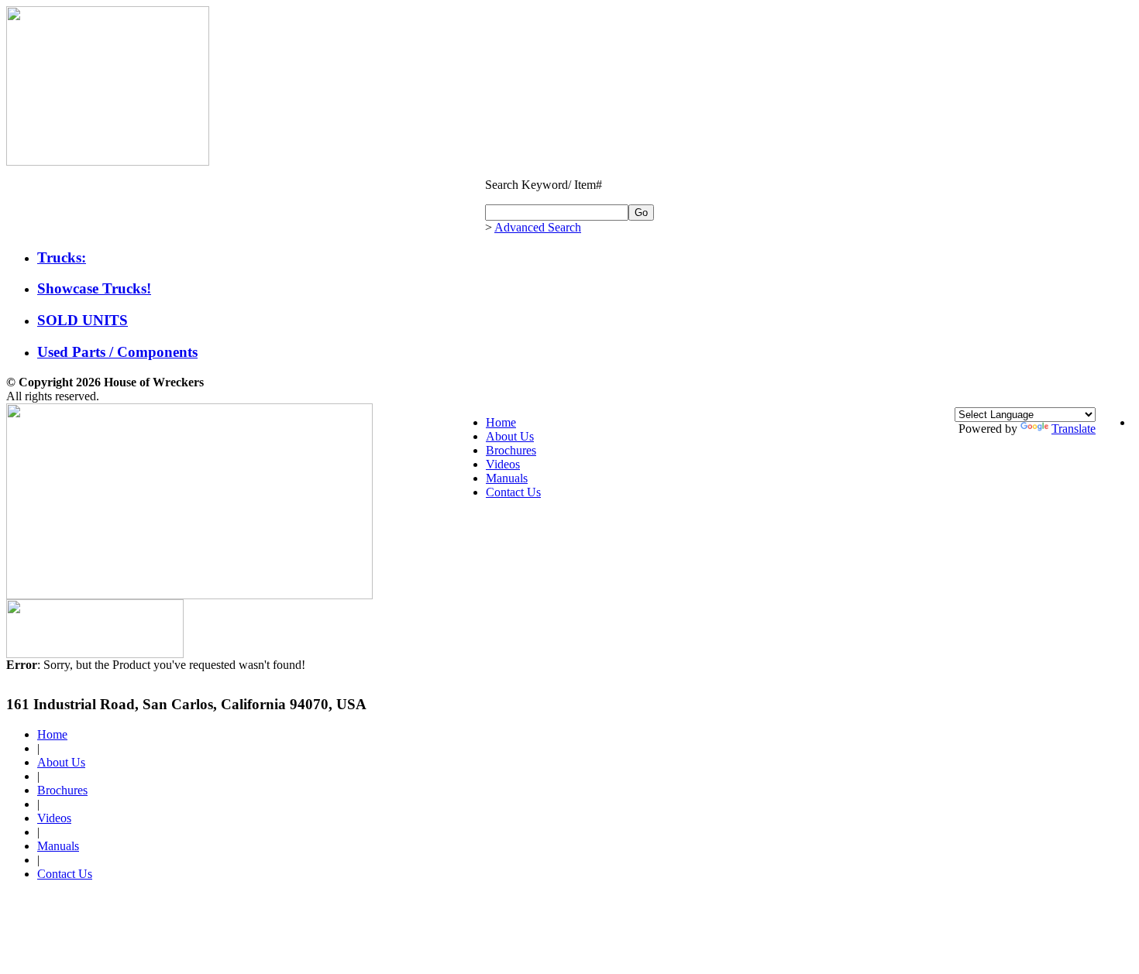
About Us (510, 436)
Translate (1073, 428)
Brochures (511, 450)
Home (501, 422)
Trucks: (61, 257)
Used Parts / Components (117, 352)
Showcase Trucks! (94, 288)
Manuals (507, 478)
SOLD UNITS (82, 320)
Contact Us (513, 492)
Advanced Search (537, 227)
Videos (503, 464)
